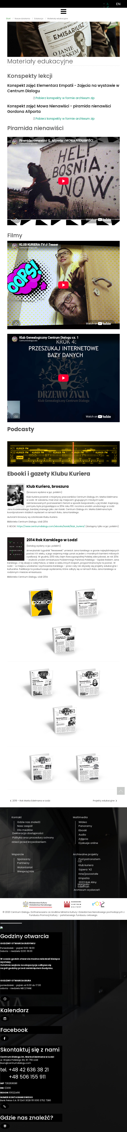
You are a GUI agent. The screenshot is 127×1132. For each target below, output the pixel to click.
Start (8, 18)
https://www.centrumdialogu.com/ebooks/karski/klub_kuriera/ (51, 526)
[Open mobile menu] (63, 11)
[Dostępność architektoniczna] (108, 3)
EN (118, 4)
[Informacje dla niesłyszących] (108, 7)
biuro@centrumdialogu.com (15, 1063)
